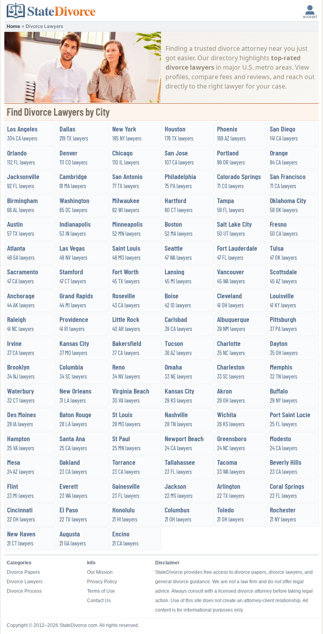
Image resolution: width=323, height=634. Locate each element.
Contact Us (99, 600)
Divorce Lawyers (25, 581)
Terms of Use (101, 591)
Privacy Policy (102, 581)
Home (13, 26)
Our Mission (100, 572)
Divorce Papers (23, 572)
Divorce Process (24, 591)
